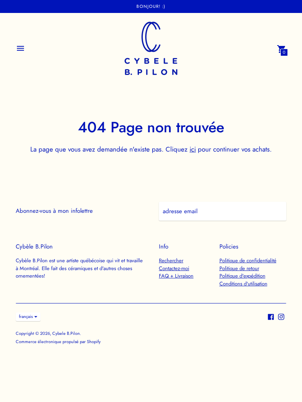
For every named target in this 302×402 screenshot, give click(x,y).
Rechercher (171, 260)
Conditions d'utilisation (243, 283)
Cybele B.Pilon (66, 333)
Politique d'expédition (242, 276)
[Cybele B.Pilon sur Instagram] (281, 316)
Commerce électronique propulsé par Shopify (58, 341)
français (26, 316)
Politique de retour (239, 268)
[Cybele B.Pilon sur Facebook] (271, 316)
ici (193, 149)
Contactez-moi (174, 268)
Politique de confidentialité (247, 260)
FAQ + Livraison (176, 276)
